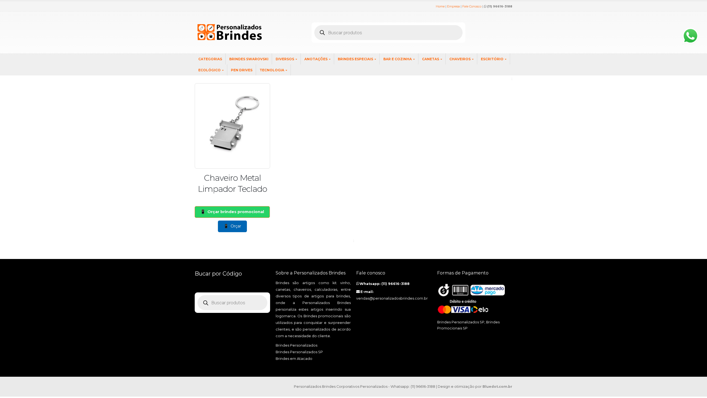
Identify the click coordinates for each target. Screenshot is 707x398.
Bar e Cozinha (397, 59)
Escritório (492, 59)
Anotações (316, 59)
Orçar (236, 226)
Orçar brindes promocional (235, 211)
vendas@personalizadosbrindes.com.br (392, 298)
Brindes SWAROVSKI (248, 59)
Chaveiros (460, 59)
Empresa (453, 6)
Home (440, 6)
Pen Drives (241, 70)
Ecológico (209, 70)
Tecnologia (272, 70)
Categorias (210, 59)
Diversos (285, 59)
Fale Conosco (471, 6)
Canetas (430, 59)
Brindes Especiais (355, 59)
